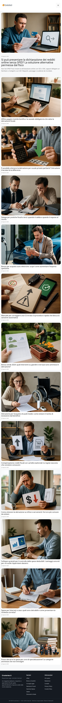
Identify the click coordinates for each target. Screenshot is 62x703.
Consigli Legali (30, 683)
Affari (27, 678)
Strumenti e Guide (31, 694)
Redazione (47, 681)
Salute (28, 691)
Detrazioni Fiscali (31, 686)
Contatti (47, 683)
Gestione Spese (30, 689)
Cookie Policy (48, 689)
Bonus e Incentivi (31, 681)
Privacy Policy (48, 686)
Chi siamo (47, 678)
